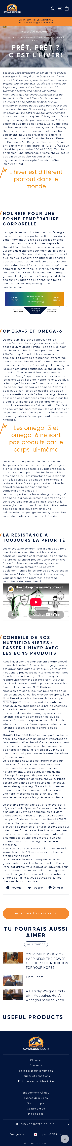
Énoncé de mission (36, 1098)
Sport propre (36, 1103)
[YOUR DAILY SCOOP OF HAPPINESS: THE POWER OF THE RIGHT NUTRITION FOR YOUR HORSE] (13, 958)
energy (15, 37)
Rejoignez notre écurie (35, 1124)
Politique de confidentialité (36, 1081)
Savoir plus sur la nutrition (36, 1071)
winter (35, 40)
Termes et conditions (36, 1076)
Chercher (36, 1060)
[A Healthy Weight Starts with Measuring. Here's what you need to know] (13, 994)
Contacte (36, 1065)
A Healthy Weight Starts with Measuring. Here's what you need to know (45, 995)
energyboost (28, 37)
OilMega (59, 778)
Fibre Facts (35, 977)
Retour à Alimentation (38, 913)
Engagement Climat (36, 1092)
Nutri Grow (40, 687)
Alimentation (40, 31)
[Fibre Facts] (13, 980)
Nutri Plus (9, 698)
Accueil (25, 31)
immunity (61, 37)
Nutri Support (12, 702)
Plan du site (36, 1114)
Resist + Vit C (57, 819)
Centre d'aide (36, 1108)
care (7, 37)
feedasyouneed (45, 37)
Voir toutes (36, 944)
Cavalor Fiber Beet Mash (19, 735)
